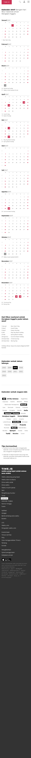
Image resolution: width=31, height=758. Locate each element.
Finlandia (25, 407)
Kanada (23, 413)
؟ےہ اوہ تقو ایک (17, 575)
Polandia (7, 425)
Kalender (14, 12)
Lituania (21, 419)
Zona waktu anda (7, 482)
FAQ (3, 537)
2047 (8, 20)
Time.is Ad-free (6, 535)
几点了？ (13, 568)
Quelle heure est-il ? (15, 570)
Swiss (26, 430)
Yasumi (13, 346)
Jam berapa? (5, 574)
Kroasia (9, 419)
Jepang (8, 413)
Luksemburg (6, 422)
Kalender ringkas (7, 501)
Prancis (23, 425)
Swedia (20, 430)
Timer (3, 496)
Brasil (23, 405)
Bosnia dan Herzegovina (12, 404)
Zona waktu (5, 485)
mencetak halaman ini (9, 458)
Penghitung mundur (8, 493)
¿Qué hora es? (5, 570)
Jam (3, 490)
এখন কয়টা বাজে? (4, 572)
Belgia (26, 401)
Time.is (7, 2)
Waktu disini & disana (9, 479)
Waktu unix (5, 525)
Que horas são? (20, 572)
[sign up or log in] (24, 2)
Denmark (10, 407)
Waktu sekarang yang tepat (11, 477)
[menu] (28, 2)
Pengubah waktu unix (9, 528)
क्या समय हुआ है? (19, 568)
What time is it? (6, 568)
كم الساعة (23, 570)
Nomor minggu (7, 504)
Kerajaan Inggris (9, 14)
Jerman (16, 413)
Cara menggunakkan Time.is (11, 540)
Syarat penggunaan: (8, 552)
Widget (4, 513)
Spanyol (13, 430)
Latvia (15, 419)
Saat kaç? (4, 575)
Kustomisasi (6, 532)
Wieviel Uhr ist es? (13, 574)
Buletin (4, 518)
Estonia (18, 407)
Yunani (23, 433)
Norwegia (24, 422)
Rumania (6, 427)
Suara (3, 506)
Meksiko (16, 422)
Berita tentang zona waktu (10, 516)
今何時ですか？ (22, 574)
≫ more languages (6, 577)
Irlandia (19, 410)
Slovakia (5, 430)
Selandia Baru (22, 427)
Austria (12, 401)
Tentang (4, 543)
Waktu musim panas (9, 90)
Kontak (4, 545)
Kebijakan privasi (7, 555)
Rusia (14, 428)
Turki (8, 433)
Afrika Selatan (12, 399)
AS (4, 399)
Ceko (4, 407)
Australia (5, 401)
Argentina (24, 399)
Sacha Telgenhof (22, 346)
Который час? (11, 572)
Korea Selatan (23, 416)
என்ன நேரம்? (10, 575)
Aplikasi (4, 510)
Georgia (4, 410)
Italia (26, 410)
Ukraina (15, 433)
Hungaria (12, 410)
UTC (3, 523)
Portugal (15, 425)
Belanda (19, 401)
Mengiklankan (6, 550)
